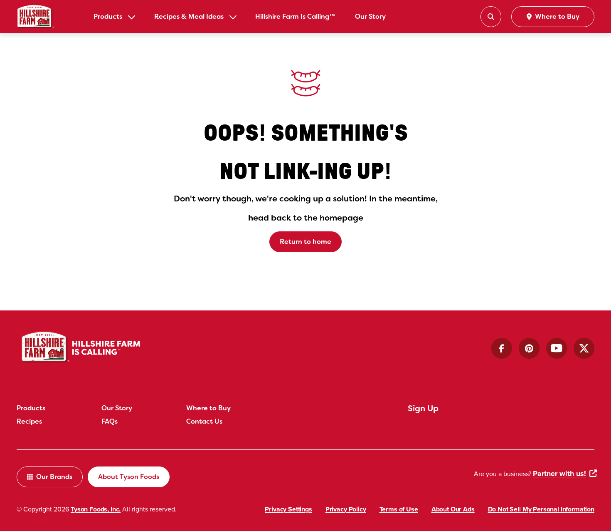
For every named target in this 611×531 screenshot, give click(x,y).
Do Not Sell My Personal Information (541, 509)
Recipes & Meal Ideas (189, 16)
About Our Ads (453, 509)
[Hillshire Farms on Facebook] (501, 348)
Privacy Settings (288, 509)
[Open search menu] (490, 16)
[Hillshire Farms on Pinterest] (529, 348)
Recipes (29, 421)
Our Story (370, 16)
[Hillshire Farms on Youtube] (556, 348)
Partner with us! (559, 473)
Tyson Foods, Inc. (96, 509)
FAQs (109, 421)
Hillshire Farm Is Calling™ (295, 16)
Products (108, 16)
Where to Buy (208, 408)
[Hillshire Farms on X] (584, 348)
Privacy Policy (345, 509)
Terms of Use (398, 509)
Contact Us (204, 421)
